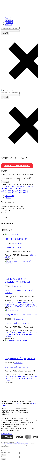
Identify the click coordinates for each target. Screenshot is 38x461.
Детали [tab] (8, 198)
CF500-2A (5, 186)
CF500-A (20, 186)
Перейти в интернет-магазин (17, 166)
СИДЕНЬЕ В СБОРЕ (13, 335)
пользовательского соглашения (22, 443)
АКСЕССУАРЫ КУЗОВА (14, 304)
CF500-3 (13, 186)
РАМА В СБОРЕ (7, 188)
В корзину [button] (17, 243)
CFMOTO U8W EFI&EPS (27, 302)
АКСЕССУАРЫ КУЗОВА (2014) (25, 306)
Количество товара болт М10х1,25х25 (16, 178)
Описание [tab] (9, 196)
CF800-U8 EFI (31, 186)
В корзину (5, 182)
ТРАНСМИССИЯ (7, 190)
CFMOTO (18, 403)
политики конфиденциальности (10, 443)
